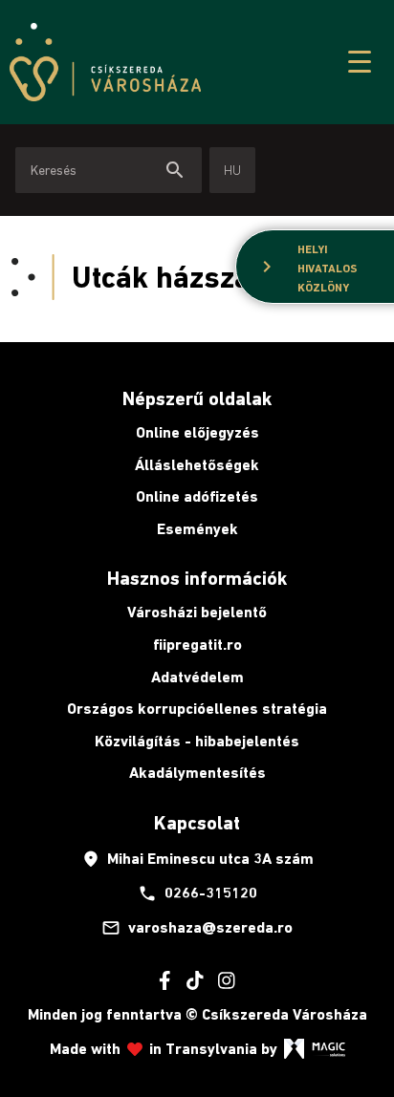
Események (197, 529)
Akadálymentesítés (197, 773)
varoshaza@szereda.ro (197, 927)
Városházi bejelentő (197, 612)
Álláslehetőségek (197, 465)
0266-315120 (197, 893)
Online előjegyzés (197, 432)
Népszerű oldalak (197, 398)
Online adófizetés (197, 496)
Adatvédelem (197, 677)
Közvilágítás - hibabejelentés (197, 741)
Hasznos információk (197, 578)
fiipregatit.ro (197, 644)
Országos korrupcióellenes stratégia (197, 708)
